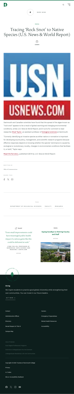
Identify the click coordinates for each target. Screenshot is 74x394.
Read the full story (11, 154)
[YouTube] (20, 387)
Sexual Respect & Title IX (13, 326)
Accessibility (45, 326)
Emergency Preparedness (49, 316)
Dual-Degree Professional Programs (16, 345)
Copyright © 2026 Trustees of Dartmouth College (20, 363)
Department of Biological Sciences (26, 206)
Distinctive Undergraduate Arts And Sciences (18, 349)
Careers (43, 311)
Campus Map (9, 331)
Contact (7, 311)
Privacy (7, 367)
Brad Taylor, (17, 132)
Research (59, 206)
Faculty (48, 206)
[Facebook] (6, 387)
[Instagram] (15, 387)
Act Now (9, 298)
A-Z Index (8, 372)
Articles (37, 24)
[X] (11, 387)
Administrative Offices (12, 316)
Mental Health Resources (49, 321)
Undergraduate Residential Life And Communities (20, 353)
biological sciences (49, 132)
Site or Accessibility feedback (14, 377)
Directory (8, 321)
